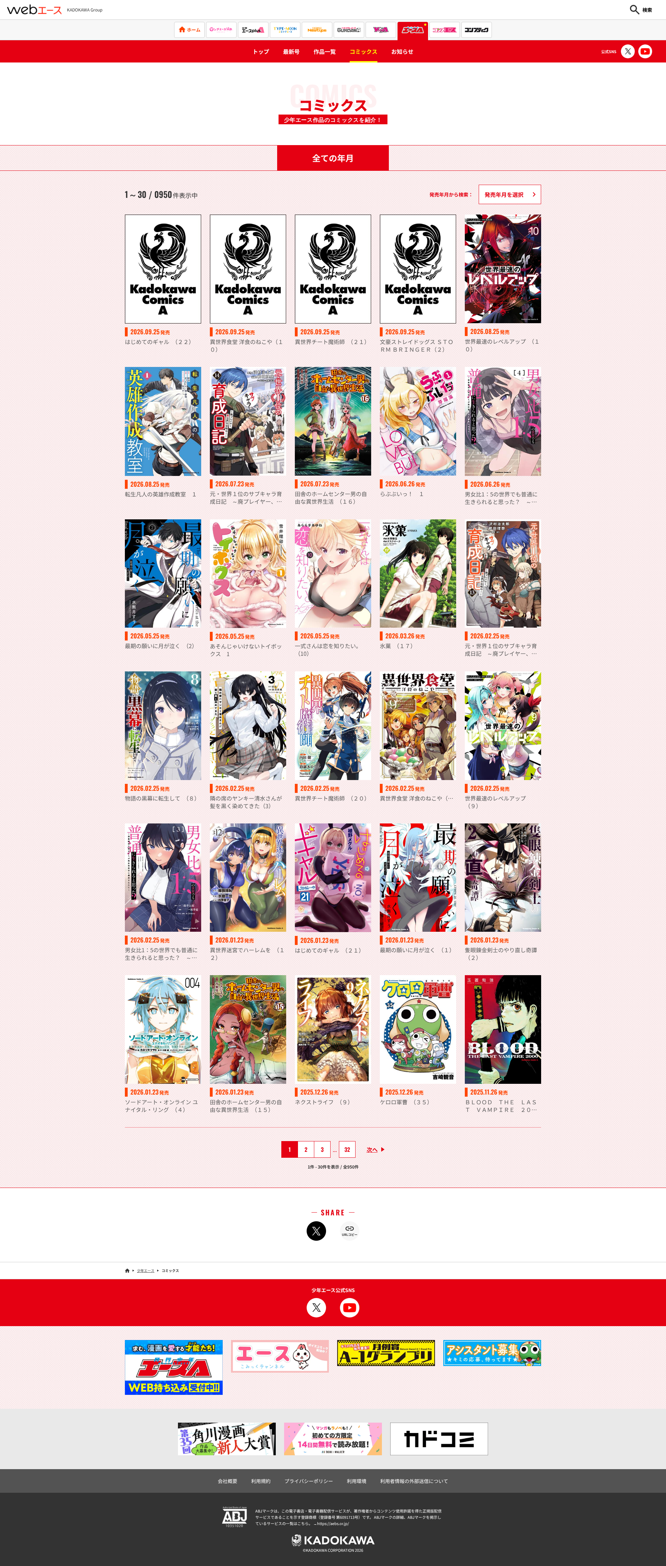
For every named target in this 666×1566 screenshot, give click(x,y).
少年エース (145, 1270)
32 (347, 1149)
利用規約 (261, 1480)
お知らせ (402, 51)
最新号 (291, 51)
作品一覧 (325, 51)
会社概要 (227, 1480)
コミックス (363, 51)
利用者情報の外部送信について (414, 1480)
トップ (261, 51)
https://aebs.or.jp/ (333, 1523)
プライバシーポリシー (308, 1480)
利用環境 (356, 1480)
